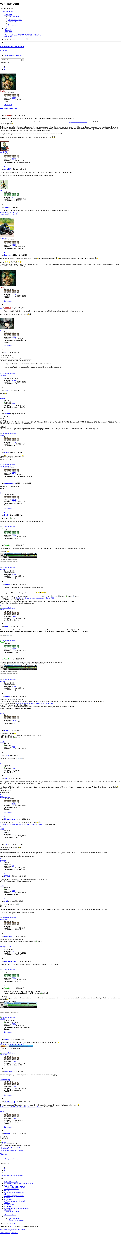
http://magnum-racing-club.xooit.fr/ (11, 1150)
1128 (14, 720)
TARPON (3, 861)
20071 (14, 197)
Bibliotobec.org (5, 797)
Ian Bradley (12, 1223)
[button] (4, 71)
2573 (14, 473)
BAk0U (2, 1019)
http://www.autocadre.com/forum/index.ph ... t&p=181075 (35, 598)
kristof (2, 435)
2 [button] (4, 68)
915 (13, 951)
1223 (14, 1118)
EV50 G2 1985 (22, 824)
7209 (14, 535)
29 (13, 866)
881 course (39, 824)
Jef (1, 330)
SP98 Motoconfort (4, 824)
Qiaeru (23, 1229)
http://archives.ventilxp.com (78, 122)
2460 (14, 500)
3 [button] (4, 69)
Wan (1, 763)
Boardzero (3, 238)
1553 (14, 442)
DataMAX (3, 91)
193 (13, 834)
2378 (14, 616)
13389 (14, 98)
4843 (14, 380)
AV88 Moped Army (31, 824)
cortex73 (3, 375)
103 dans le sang (6, 946)
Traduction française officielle (10, 1229)
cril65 (2, 829)
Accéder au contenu (6, 11)
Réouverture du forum (12, 46)
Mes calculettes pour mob (8, 214)
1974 (14, 159)
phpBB (12, 1226)
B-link (2, 493)
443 (13, 403)
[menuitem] (13, 16)
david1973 (3, 152)
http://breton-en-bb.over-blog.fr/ (10, 1147)
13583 (14, 337)
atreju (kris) (3, 919)
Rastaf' (2, 528)
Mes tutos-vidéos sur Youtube (10, 212)
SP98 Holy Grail (14, 824)
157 (13, 768)
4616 (14, 574)
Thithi (2, 713)
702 (13, 747)
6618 (14, 245)
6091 (14, 1024)
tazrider (2, 742)
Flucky (2, 190)
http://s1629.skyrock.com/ (8, 1149)
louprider (3, 569)
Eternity (2, 398)
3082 (14, 926)
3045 (14, 804)
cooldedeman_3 (5, 466)
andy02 (2, 609)
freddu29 (3, 1111)
